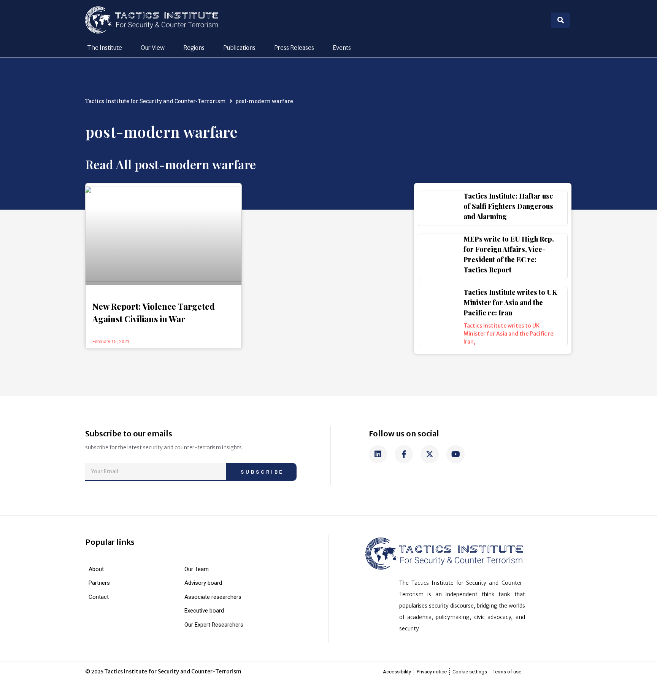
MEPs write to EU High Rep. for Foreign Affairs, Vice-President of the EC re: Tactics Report (508, 254)
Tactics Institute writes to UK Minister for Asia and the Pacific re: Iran (510, 302)
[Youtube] (455, 454)
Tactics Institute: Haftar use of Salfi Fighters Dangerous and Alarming (508, 206)
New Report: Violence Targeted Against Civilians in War (153, 313)
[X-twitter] (430, 454)
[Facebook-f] (404, 454)
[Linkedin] (378, 454)
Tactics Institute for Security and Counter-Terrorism (155, 101)
